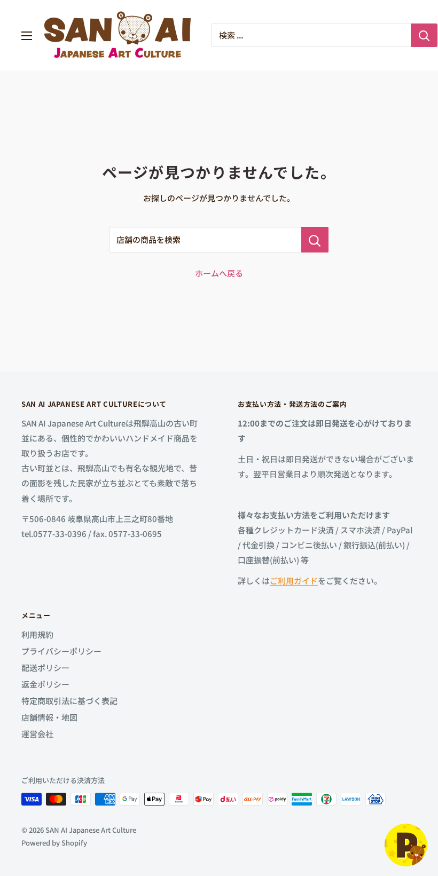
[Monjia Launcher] (406, 845)
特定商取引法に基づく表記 (69, 700)
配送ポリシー (45, 667)
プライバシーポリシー (61, 651)
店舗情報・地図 (49, 717)
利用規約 (37, 634)
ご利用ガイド (294, 580)
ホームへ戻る (219, 273)
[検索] (424, 35)
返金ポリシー (45, 684)
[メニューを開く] (26, 35)
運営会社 (37, 733)
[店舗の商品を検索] (314, 239)
